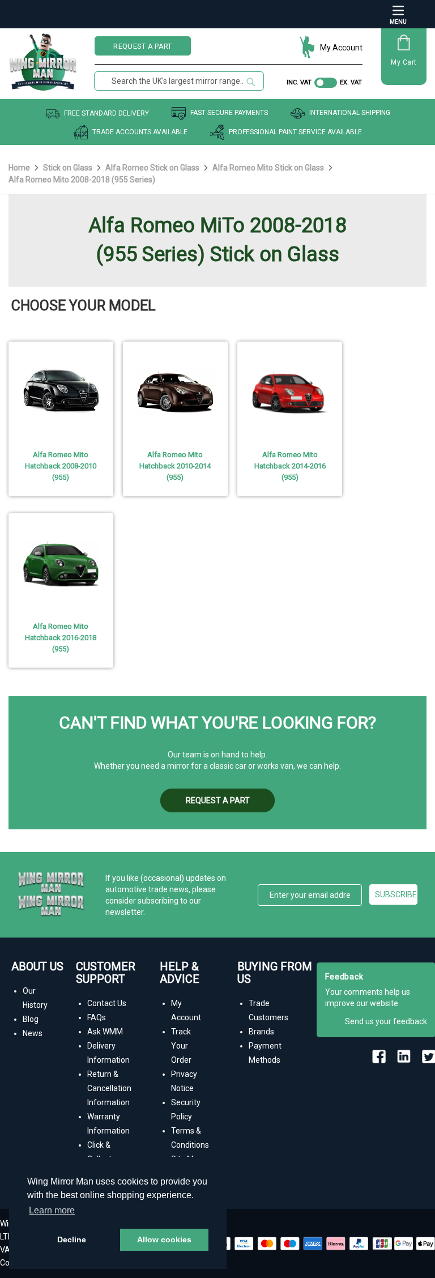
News (32, 1033)
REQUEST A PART (142, 46)
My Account (341, 47)
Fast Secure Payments (229, 113)
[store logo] (43, 58)
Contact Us (106, 1003)
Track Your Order (181, 1045)
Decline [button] (71, 1239)
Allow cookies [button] (164, 1239)
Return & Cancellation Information (109, 1088)
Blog (31, 1019)
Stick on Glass (68, 167)
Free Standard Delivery (106, 113)
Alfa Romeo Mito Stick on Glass (269, 167)
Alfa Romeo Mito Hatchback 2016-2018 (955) (60, 637)
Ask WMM (105, 1031)
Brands (261, 1031)
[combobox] (179, 81)
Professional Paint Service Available (295, 132)
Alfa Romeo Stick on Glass (153, 167)
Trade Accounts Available (139, 132)
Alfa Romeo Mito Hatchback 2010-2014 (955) (175, 466)
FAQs (96, 1017)
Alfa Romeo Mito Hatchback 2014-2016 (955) (290, 466)
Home (20, 167)
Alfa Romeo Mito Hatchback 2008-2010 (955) (60, 466)
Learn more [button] (52, 1210)
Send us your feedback (386, 1021)
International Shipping (349, 113)
